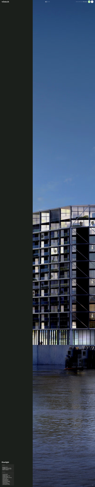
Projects (81, 1)
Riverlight (85, 1)
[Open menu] (89, 1)
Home (78, 1)
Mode (49, 1)
